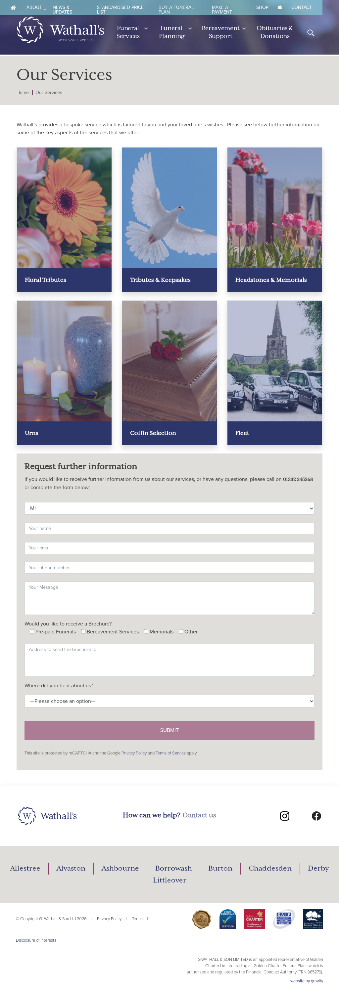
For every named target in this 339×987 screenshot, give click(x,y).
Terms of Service (171, 753)
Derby (318, 869)
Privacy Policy (134, 753)
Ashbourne (120, 869)
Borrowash (173, 869)
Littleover (169, 880)
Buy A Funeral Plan (176, 10)
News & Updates (62, 10)
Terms (137, 919)
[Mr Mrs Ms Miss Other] (169, 507)
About (34, 7)
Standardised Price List (120, 10)
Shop (262, 7)
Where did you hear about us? (58, 685)
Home (23, 92)
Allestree (25, 869)
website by (306, 981)
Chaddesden (270, 869)
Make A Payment (222, 10)
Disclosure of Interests (36, 940)
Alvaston (71, 869)
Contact (301, 7)
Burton (220, 869)
